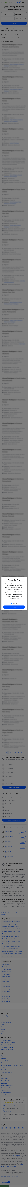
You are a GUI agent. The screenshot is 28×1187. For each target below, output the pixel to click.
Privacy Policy (10, 585)
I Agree (15, 603)
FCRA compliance (10, 593)
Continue (14, 607)
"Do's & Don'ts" (12, 594)
